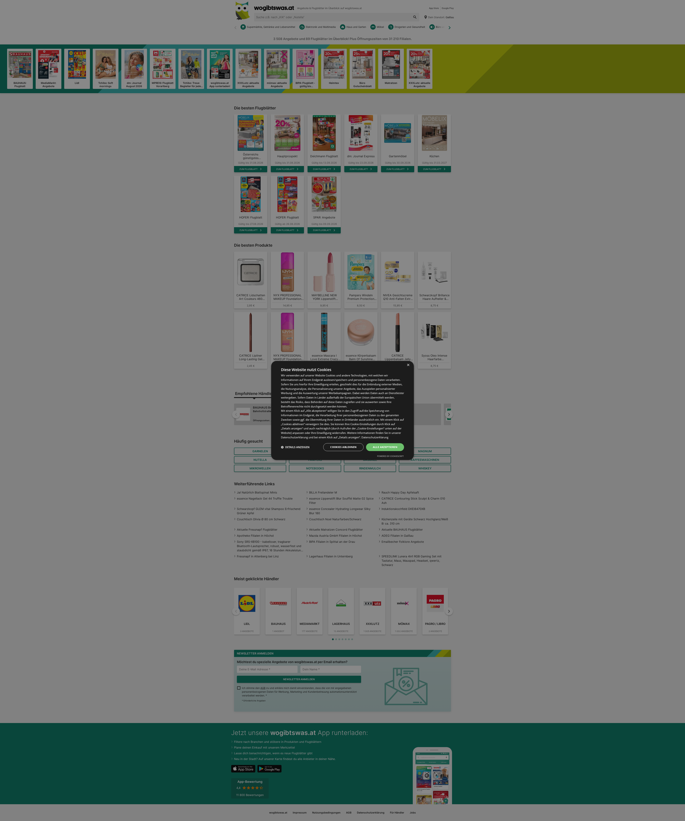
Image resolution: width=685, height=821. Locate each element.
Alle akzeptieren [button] (385, 447)
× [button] (408, 365)
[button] (295, 447)
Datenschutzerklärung (374, 437)
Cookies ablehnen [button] (343, 447)
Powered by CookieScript (390, 456)
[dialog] (342, 410)
